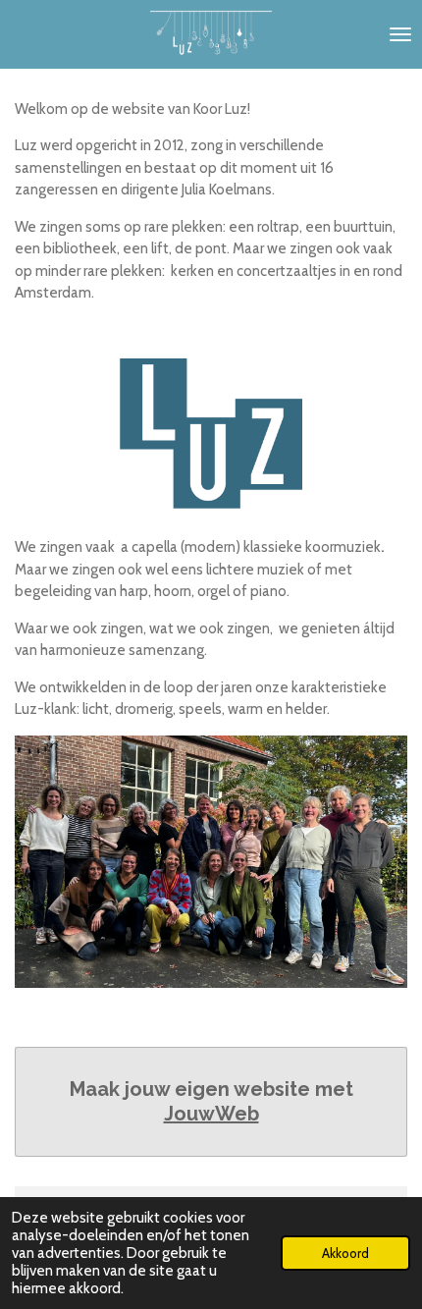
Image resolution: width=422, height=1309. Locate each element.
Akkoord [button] (345, 1253)
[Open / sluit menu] (400, 34)
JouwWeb (211, 1113)
